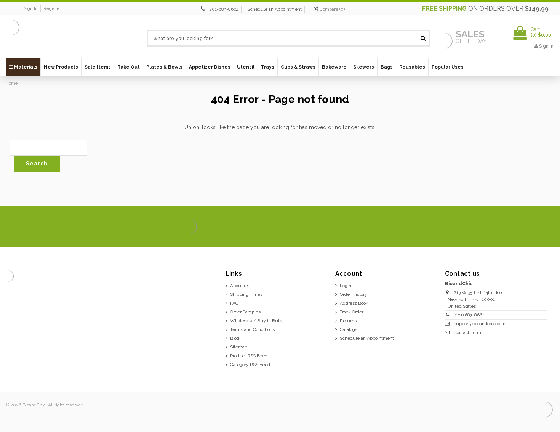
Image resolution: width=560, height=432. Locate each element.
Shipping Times (246, 294)
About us (239, 285)
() (332, 9)
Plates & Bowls (164, 67)
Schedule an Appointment (275, 9)
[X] (507, 227)
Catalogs (348, 329)
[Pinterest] (533, 227)
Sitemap (238, 347)
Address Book (354, 303)
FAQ (234, 303)
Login (345, 285)
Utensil (245, 67)
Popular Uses (448, 67)
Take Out (128, 67)
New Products (61, 67)
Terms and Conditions (252, 329)
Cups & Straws (298, 67)
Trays (267, 67)
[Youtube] (546, 227)
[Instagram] (520, 227)
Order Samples (245, 312)
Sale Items (98, 67)
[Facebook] (494, 227)
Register (52, 8)
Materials (25, 67)
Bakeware (334, 67)
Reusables (412, 67)
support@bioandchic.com (480, 323)
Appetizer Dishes (209, 67)
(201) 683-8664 (469, 315)
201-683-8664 (223, 9)
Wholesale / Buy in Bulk (256, 320)
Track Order (351, 312)
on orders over (485, 8)
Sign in (31, 8)
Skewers (363, 67)
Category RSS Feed (250, 364)
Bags (387, 67)
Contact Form (467, 332)
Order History (353, 294)
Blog (234, 338)
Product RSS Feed (248, 355)
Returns (348, 320)
